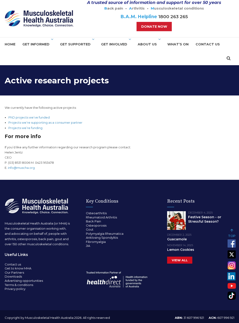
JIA (88, 246)
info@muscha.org (21, 168)
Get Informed (35, 44)
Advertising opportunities (24, 280)
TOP (231, 236)
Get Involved (114, 44)
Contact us (208, 44)
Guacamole (177, 239)
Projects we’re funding (25, 128)
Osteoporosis (96, 225)
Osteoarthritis (96, 213)
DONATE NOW (154, 26)
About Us (147, 44)
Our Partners (14, 272)
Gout (89, 229)
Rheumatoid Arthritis (101, 217)
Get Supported (75, 44)
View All (180, 260)
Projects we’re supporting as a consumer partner (45, 122)
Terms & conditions (19, 285)
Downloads (13, 276)
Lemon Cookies (180, 250)
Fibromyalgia (96, 242)
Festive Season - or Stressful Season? (204, 219)
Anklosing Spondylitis (102, 237)
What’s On (178, 44)
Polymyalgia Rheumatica (104, 233)
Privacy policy (15, 289)
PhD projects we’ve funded (29, 117)
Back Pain (93, 221)
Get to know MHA (18, 268)
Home (10, 44)
